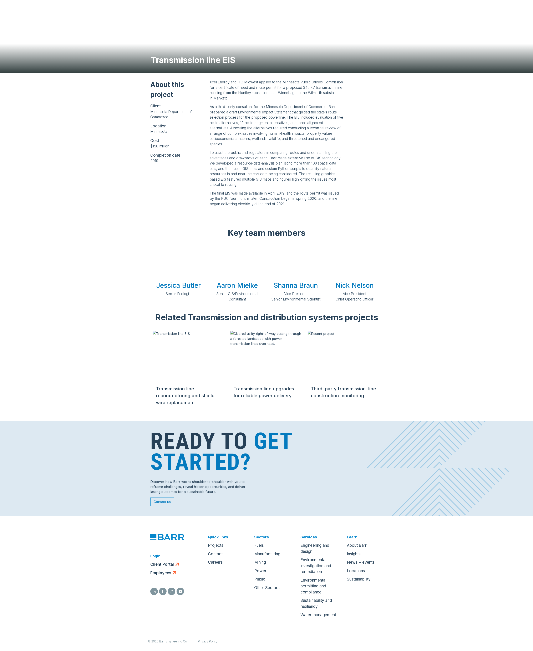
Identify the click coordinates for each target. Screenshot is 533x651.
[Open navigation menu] (521, 10)
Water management (318, 614)
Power (260, 570)
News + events (361, 562)
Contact (215, 554)
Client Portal (162, 564)
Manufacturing (267, 554)
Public (259, 579)
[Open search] (480, 10)
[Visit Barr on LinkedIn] (154, 591)
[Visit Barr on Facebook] (163, 591)
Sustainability (359, 579)
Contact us (162, 502)
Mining (260, 562)
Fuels (259, 545)
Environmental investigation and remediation (315, 565)
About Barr (357, 545)
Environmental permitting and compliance (313, 586)
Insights (354, 554)
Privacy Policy (207, 641)
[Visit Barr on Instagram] (171, 591)
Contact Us (501, 10)
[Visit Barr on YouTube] (180, 591)
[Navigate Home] (23, 10)
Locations (356, 570)
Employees (160, 573)
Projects (215, 545)
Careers (215, 562)
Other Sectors (267, 587)
